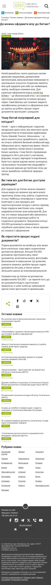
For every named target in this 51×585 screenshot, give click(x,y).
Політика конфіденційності (12, 578)
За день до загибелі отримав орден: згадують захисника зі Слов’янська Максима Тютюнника (21, 409)
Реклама (5, 490)
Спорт (38, 468)
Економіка (5, 477)
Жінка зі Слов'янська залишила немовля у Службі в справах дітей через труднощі (23, 345)
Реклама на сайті (8, 510)
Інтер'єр (21, 477)
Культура (39, 472)
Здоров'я (39, 452)
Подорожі (5, 485)
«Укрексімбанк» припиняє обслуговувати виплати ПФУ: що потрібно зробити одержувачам (25, 333)
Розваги (38, 463)
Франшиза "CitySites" (9, 513)
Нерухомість (23, 459)
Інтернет (22, 472)
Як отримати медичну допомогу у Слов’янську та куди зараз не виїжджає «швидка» (24, 422)
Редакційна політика (19, 580)
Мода (37, 477)
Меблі (21, 468)
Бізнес (4, 468)
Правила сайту (30, 578)
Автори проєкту (25, 525)
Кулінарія (5, 481)
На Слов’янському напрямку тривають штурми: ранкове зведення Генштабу (22, 358)
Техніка (21, 452)
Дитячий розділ (42, 485)
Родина (38, 481)
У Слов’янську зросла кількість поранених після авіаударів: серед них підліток (22, 434)
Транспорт (39, 459)
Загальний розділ (5, 453)
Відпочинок (23, 463)
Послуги (22, 481)
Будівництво (6, 463)
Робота (21, 485)
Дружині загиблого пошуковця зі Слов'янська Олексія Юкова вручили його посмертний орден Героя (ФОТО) (24, 384)
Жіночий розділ (8, 472)
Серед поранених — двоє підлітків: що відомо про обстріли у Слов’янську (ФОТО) (23, 371)
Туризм (4, 459)
